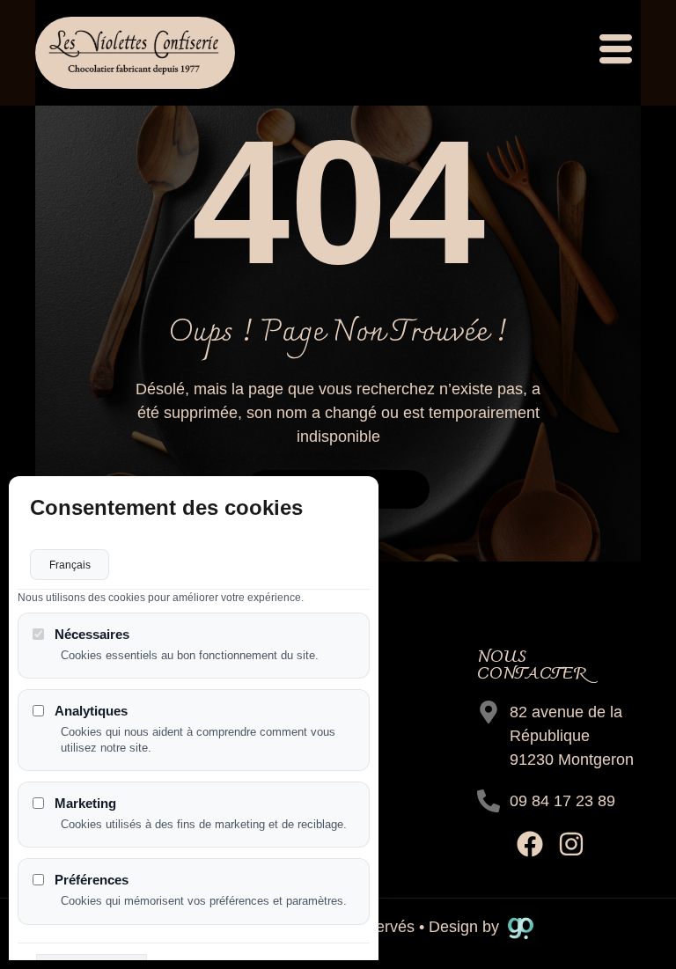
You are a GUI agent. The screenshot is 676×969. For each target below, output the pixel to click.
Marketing (85, 803)
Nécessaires (92, 634)
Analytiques (91, 710)
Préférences (92, 879)
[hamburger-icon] (613, 52)
